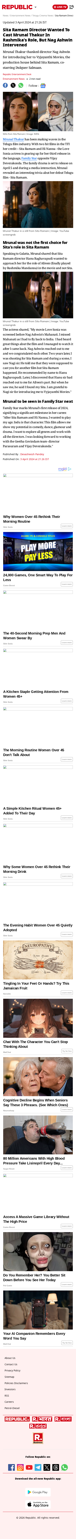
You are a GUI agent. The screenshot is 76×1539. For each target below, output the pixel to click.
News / (6, 15)
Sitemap (9, 1377)
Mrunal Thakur (13, 139)
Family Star (29, 158)
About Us (10, 1358)
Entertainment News (14, 79)
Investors (10, 1389)
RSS (7, 1396)
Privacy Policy (12, 1370)
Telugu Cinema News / (43, 15)
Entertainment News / (21, 15)
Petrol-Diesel (12, 1408)
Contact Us (11, 1364)
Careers (9, 1402)
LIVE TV (61, 7)
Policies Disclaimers (16, 1383)
